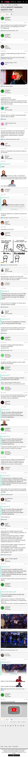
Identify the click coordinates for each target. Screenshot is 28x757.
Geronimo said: (5, 375)
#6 (26, 112)
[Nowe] (23, 1)
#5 (26, 95)
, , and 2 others (11, 139)
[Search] (26, 1)
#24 (26, 503)
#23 (26, 472)
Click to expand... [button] (14, 209)
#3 (26, 51)
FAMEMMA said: (5, 164)
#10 (26, 194)
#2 (26, 39)
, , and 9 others (10, 265)
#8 (26, 148)
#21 (26, 433)
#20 (26, 406)
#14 (26, 288)
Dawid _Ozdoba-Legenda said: (8, 591)
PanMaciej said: (5, 319)
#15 (26, 316)
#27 (26, 589)
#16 (26, 342)
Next (7, 14)
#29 (26, 659)
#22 (26, 457)
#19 (26, 392)
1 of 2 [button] (3, 14)
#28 (26, 612)
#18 (26, 372)
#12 (26, 238)
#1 (26, 22)
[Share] (25, 23)
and (10, 30)
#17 (26, 359)
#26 (26, 563)
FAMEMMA (4, 11)
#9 (26, 161)
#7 (26, 128)
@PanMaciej (4, 276)
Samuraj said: (4, 197)
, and (11, 217)
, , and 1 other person (13, 58)
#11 (26, 227)
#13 (26, 274)
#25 (26, 528)
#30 (26, 699)
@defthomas (4, 99)
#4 (26, 67)
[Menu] (2, 2)
